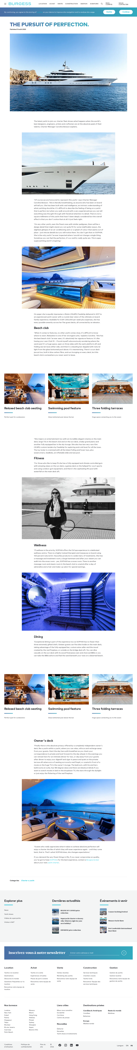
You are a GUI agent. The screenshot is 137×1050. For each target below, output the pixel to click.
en (127, 1046)
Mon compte (109, 3)
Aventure (94, 3)
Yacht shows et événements (67, 1034)
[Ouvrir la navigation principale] (5, 4)
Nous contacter (123, 3)
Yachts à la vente (37, 973)
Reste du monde (114, 1011)
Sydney (31, 1022)
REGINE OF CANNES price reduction (70, 911)
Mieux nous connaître (64, 1010)
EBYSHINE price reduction (71, 930)
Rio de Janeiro (9, 1027)
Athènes (32, 1017)
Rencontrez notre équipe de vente (41, 983)
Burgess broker (92, 860)
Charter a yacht (27, 880)
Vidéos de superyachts (12, 918)
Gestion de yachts (116, 973)
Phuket (31, 1020)
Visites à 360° (9, 922)
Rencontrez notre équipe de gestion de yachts (120, 980)
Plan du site (43, 1046)
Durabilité (60, 1013)
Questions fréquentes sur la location (14, 983)
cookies (39, 12)
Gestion (83, 3)
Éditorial (60, 1029)
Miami (31, 1013)
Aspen (31, 1027)
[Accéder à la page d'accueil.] (20, 3)
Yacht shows (8, 914)
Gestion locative (115, 976)
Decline (109, 12)
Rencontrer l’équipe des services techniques (91, 983)
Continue (126, 12)
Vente (60, 3)
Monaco (32, 1010)
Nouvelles (60, 1031)
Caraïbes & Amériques (92, 1011)
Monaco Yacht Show (116, 921)
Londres (7, 1010)
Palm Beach (8, 1032)
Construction (71, 3)
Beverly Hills (33, 1030)
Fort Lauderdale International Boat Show (120, 929)
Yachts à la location (11, 973)
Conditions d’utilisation (8, 1046)
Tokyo (6, 1022)
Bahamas (86, 1016)
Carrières (60, 1015)
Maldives (111, 1013)
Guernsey (7, 1030)
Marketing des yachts (65, 976)
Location (43, 3)
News (6, 910)
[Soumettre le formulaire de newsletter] (124, 953)
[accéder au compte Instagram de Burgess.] (65, 1045)
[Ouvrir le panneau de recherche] (101, 3)
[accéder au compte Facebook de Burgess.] (59, 1045)
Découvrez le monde (11, 978)
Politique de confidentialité (26, 1046)
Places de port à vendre (39, 978)
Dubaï (6, 1015)
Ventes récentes (63, 973)
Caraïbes (86, 1013)
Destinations (8, 976)
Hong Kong (33, 1015)
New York (7, 1013)
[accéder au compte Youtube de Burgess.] (77, 1045)
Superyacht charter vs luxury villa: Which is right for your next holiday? (72, 920)
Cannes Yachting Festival (118, 912)
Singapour (8, 1020)
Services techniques (90, 973)
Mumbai (7, 1025)
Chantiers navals (89, 976)
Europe (86, 1021)
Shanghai (32, 1025)
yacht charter (53, 863)
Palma (6, 1017)
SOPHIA (53, 860)
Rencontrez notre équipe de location (14, 988)
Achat (52, 3)
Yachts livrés (87, 978)
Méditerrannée (88, 1023)
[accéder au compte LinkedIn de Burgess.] (71, 1045)
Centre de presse (63, 1017)
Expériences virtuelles (38, 976)
